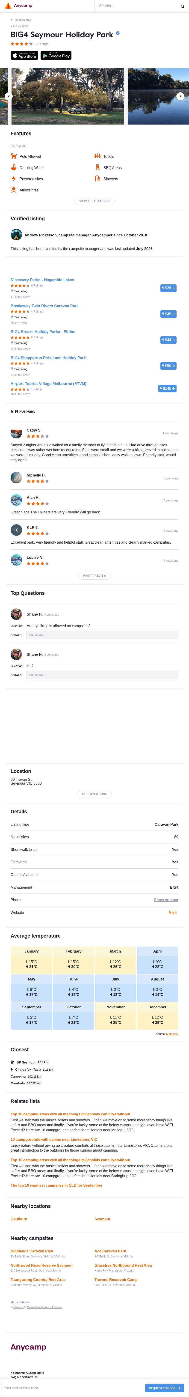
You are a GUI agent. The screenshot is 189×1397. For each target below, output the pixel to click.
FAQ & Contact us (24, 1377)
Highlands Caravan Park (32, 1251)
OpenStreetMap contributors (44, 1307)
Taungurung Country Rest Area (38, 1280)
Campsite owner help (27, 1373)
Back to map (23, 20)
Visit (173, 912)
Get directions (94, 794)
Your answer (36, 634)
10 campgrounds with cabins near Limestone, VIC (54, 1139)
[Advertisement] (94, 726)
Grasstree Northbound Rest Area (123, 1265)
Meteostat (172, 1034)
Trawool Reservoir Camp (116, 1280)
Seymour (102, 1219)
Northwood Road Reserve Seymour (42, 1265)
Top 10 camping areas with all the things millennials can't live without (70, 1114)
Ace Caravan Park (110, 1251)
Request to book (162, 1388)
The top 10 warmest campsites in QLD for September (56, 1185)
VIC (13, 25)
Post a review (94, 575)
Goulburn (24, 25)
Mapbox (18, 1307)
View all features (94, 201)
